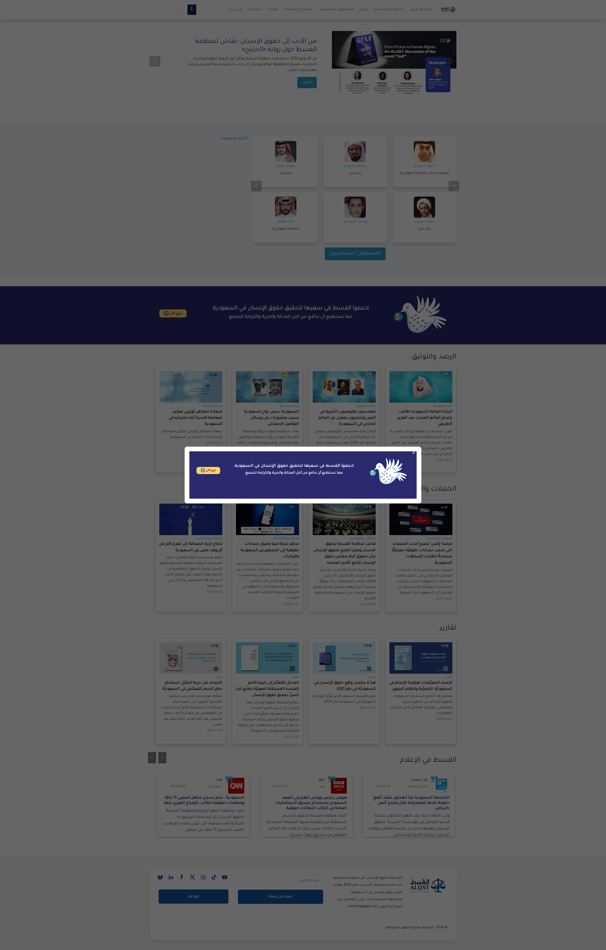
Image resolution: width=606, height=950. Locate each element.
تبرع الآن (210, 470)
